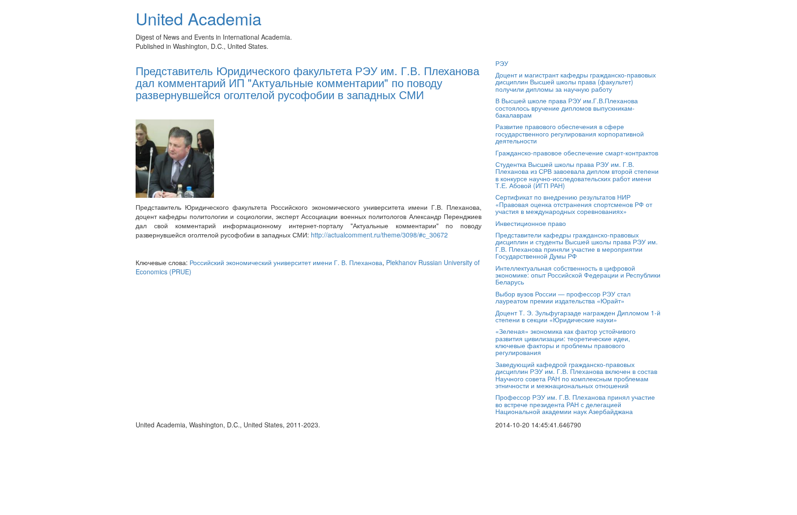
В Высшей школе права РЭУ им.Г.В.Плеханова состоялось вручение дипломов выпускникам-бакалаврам (566, 107)
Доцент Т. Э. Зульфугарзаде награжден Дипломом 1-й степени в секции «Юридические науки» (577, 316)
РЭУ (501, 63)
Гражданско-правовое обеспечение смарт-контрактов (576, 152)
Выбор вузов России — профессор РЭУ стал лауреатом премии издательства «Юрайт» (562, 297)
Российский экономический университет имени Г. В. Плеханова (286, 262)
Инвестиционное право (530, 223)
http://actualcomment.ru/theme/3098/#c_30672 (379, 234)
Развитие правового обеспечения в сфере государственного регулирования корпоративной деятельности (569, 133)
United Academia (199, 18)
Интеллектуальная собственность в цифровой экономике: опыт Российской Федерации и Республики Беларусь (577, 275)
